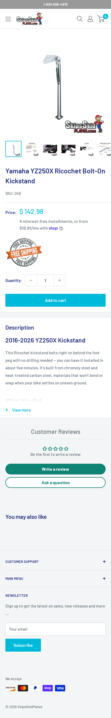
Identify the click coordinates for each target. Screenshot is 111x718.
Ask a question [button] (55, 482)
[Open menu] (8, 19)
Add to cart (55, 300)
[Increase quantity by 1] (59, 280)
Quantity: (13, 280)
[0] (101, 19)
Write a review (55, 468)
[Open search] (80, 19)
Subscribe (23, 645)
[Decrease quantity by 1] (31, 280)
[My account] (90, 19)
